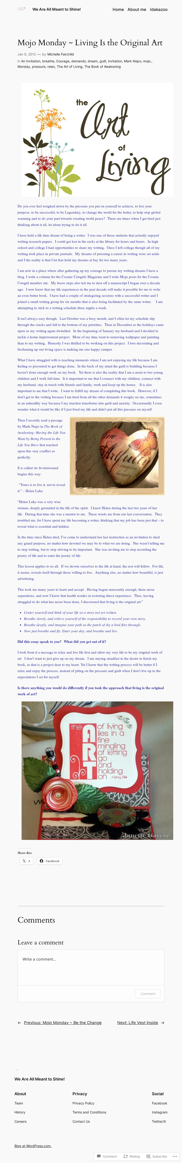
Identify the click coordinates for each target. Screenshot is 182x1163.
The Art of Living (69, 66)
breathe (48, 61)
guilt (103, 61)
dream (93, 61)
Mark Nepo (132, 61)
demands (78, 61)
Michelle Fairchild (60, 54)
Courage (62, 61)
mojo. (147, 61)
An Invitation (30, 61)
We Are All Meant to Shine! (56, 9)
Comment (148, 994)
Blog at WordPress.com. (32, 1146)
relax (51, 66)
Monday (24, 66)
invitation (115, 61)
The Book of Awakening (102, 66)
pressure (39, 66)
